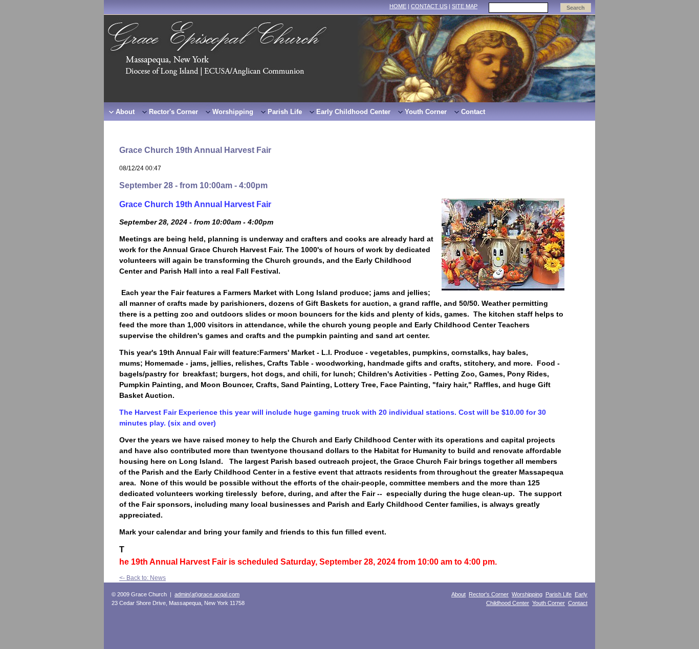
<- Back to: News (142, 577)
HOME (397, 6)
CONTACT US (429, 6)
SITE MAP (464, 6)
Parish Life (558, 594)
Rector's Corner (489, 594)
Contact (577, 603)
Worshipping (527, 594)
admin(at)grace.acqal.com (206, 594)
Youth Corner (548, 603)
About (458, 594)
